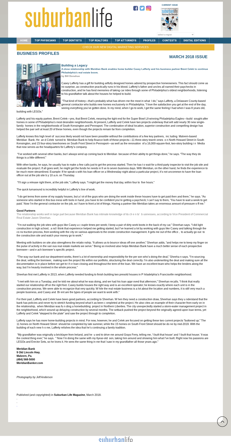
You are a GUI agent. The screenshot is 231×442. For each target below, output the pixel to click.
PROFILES (149, 40)
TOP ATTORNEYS (125, 40)
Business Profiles (38, 53)
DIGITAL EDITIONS (194, 40)
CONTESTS (169, 40)
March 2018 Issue (188, 56)
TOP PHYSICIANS (45, 40)
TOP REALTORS (98, 40)
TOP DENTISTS (72, 40)
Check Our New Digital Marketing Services (116, 47)
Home (24, 40)
